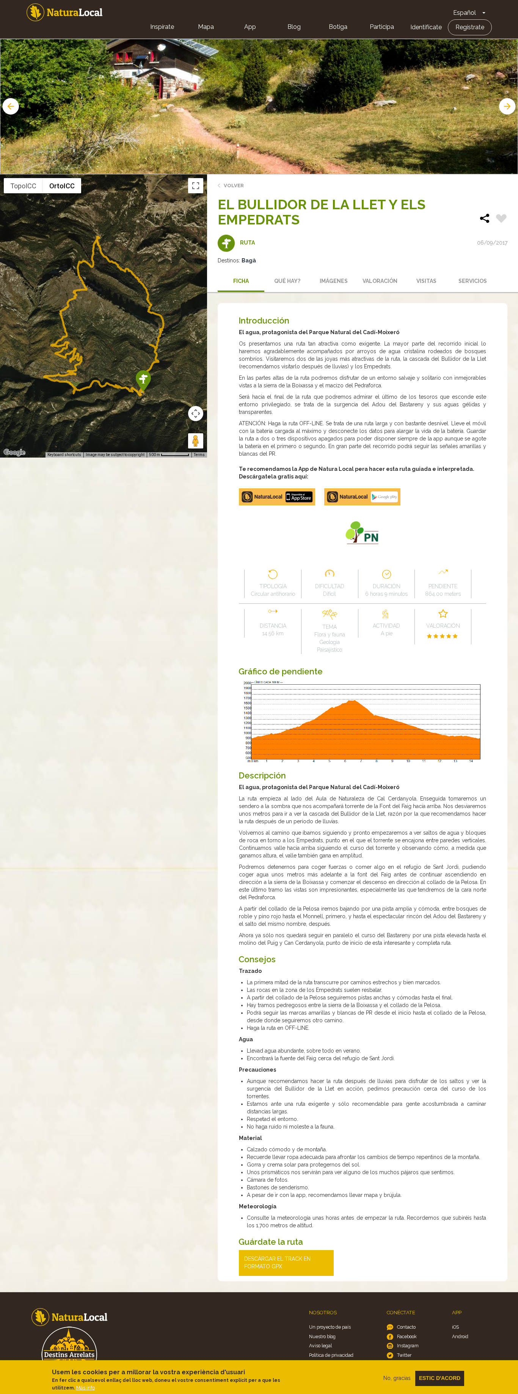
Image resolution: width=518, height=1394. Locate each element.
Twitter (404, 1355)
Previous (9, 106)
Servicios (472, 281)
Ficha (241, 281)
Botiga (338, 26)
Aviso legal (320, 1345)
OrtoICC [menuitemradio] (62, 186)
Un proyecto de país (330, 1327)
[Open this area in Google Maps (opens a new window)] (14, 453)
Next (508, 106)
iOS (455, 1327)
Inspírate (162, 26)
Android (460, 1336)
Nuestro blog (322, 1336)
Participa (382, 26)
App (250, 26)
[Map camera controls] (195, 413)
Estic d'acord (439, 1378)
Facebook (407, 1336)
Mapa (206, 26)
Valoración (380, 281)
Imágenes (334, 281)
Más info (85, 1388)
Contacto (406, 1327)
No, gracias (397, 1378)
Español (464, 12)
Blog (294, 26)
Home (64, 12)
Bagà (249, 260)
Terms (199, 455)
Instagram (408, 1345)
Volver (234, 185)
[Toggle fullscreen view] (195, 185)
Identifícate (426, 27)
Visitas (426, 281)
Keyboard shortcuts (64, 455)
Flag (501, 219)
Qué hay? (287, 281)
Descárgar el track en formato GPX (277, 1262)
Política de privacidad (331, 1355)
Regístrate (469, 27)
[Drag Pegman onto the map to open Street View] (195, 440)
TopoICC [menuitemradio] (23, 186)
